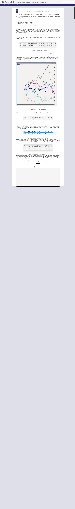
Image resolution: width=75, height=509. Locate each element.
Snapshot (21, 4)
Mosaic (13, 4)
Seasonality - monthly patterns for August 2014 (38, 11)
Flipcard (5, 4)
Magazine (9, 4)
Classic (2, 4)
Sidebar (17, 4)
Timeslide (25, 4)
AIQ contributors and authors (42, 161)
